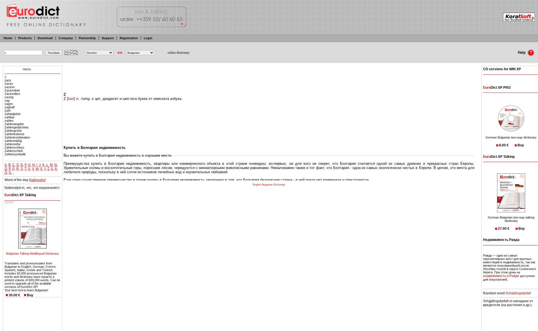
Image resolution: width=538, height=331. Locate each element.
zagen (8, 103)
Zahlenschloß (13, 150)
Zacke (8, 83)
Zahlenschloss (14, 147)
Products (25, 38)
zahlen (8, 120)
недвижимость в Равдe (501, 276)
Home (8, 38)
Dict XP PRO (497, 88)
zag (7, 100)
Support (108, 38)
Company (66, 38)
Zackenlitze (12, 93)
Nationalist (37, 180)
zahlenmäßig (13, 140)
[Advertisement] (269, 75)
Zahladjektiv (12, 114)
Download (45, 38)
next (26, 69)
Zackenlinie (12, 90)
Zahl (7, 110)
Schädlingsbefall (518, 293)
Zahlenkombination (17, 137)
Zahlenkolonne (14, 134)
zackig (8, 97)
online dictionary (179, 53)
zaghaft (9, 107)
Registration (129, 38)
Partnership (87, 38)
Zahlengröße (13, 130)
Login (148, 38)
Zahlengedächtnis (16, 127)
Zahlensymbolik (15, 154)
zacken (9, 87)
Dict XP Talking (20, 195)
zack (7, 80)
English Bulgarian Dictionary (269, 184)
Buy (30, 295)
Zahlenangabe (14, 124)
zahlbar (9, 117)
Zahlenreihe (12, 144)
